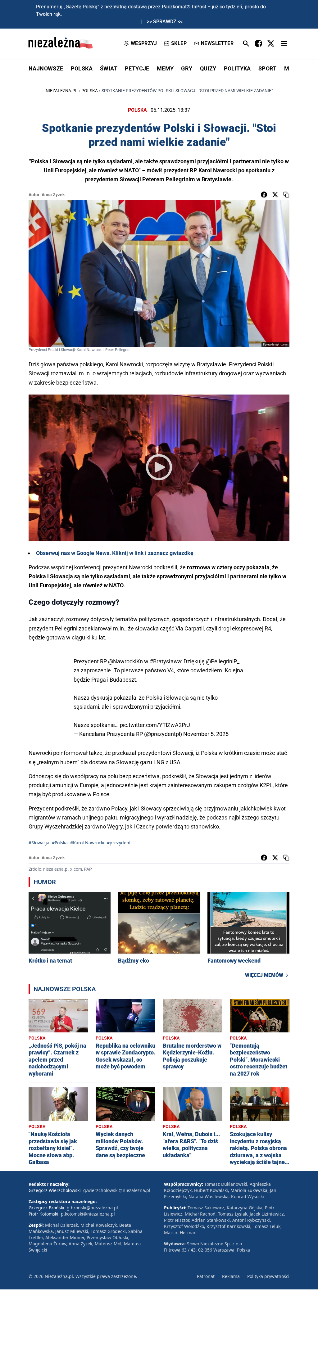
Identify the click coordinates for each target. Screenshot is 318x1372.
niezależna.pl (62, 90)
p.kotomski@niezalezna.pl (88, 1214)
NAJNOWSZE (46, 68)
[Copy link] (286, 195)
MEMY (165, 68)
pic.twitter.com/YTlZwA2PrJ (155, 725)
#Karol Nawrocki (87, 843)
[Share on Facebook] (264, 195)
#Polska (60, 843)
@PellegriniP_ (222, 661)
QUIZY (208, 68)
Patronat (206, 1276)
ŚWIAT (108, 68)
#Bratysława (165, 661)
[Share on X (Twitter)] (275, 195)
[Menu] (283, 43)
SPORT (267, 68)
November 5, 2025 (206, 734)
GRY (186, 68)
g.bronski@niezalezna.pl (92, 1208)
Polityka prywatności (268, 1276)
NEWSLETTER (217, 43)
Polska (89, 90)
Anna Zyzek (53, 194)
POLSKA (82, 68)
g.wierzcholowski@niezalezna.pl (116, 1190)
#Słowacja (39, 843)
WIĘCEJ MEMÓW (264, 975)
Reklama (231, 1276)
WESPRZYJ (144, 43)
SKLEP (179, 43)
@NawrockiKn (125, 661)
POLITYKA (237, 68)
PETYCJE (137, 68)
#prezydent (119, 843)
